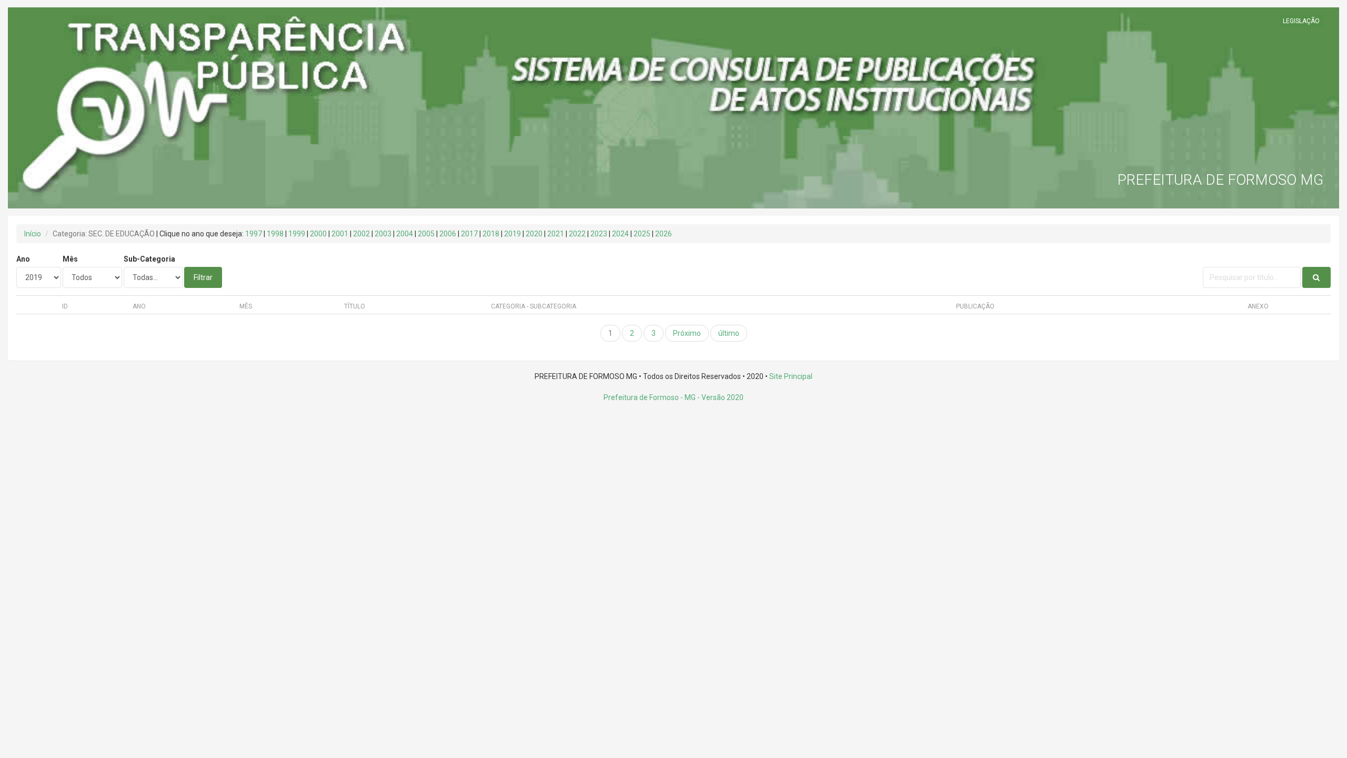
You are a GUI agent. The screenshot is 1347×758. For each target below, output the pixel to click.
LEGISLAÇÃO (1301, 21)
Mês (70, 259)
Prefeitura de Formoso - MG (650, 397)
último (728, 333)
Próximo (687, 333)
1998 (275, 234)
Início (32, 234)
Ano (23, 259)
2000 (318, 234)
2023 (598, 234)
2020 (534, 234)
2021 (555, 234)
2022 (577, 234)
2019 (512, 234)
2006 (447, 234)
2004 (404, 234)
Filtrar (203, 277)
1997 (253, 234)
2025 (642, 234)
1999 (296, 234)
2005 (426, 234)
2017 (469, 234)
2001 (339, 234)
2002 (361, 234)
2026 (663, 234)
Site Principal (790, 376)
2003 (383, 234)
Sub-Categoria (149, 259)
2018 (490, 234)
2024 (620, 234)
